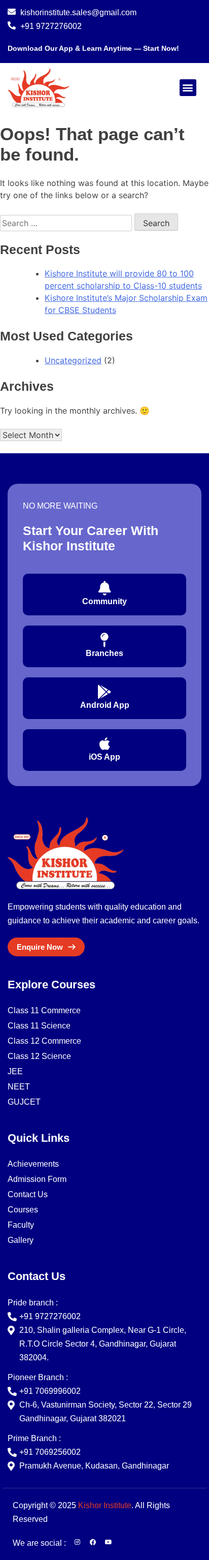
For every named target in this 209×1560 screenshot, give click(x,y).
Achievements (33, 1164)
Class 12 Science (39, 1056)
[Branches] (104, 640)
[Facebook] (93, 1542)
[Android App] (104, 692)
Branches (104, 653)
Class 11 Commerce (44, 1010)
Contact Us (28, 1194)
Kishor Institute (104, 1505)
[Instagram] (77, 1542)
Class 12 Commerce (44, 1041)
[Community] (104, 588)
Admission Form (37, 1179)
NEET (19, 1086)
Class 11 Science (39, 1025)
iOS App (104, 757)
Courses (23, 1209)
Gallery (20, 1240)
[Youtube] (108, 1542)
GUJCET (24, 1102)
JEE (15, 1071)
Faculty (21, 1225)
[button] (188, 87)
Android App (104, 705)
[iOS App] (104, 744)
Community (104, 601)
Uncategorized (73, 360)
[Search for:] (67, 223)
